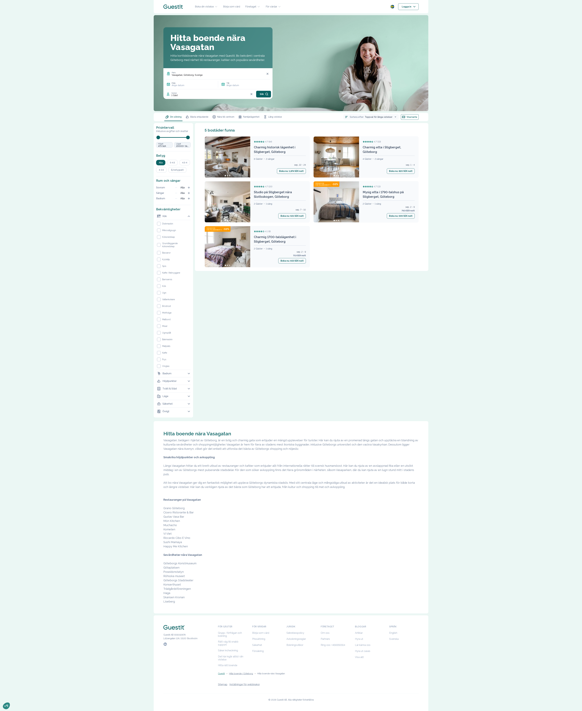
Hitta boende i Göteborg (241, 673)
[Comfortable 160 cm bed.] (336, 202)
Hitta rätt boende (227, 665)
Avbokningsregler (296, 639)
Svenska (394, 639)
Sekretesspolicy (295, 632)
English (393, 632)
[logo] (173, 7)
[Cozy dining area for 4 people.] (336, 157)
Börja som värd (231, 6)
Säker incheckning (228, 650)
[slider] (158, 137)
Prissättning (258, 639)
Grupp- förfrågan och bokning (230, 634)
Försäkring (258, 651)
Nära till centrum (225, 117)
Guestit (221, 673)
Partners (325, 639)
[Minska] (176, 187)
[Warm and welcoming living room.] (227, 157)
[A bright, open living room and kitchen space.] (227, 202)
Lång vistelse (275, 117)
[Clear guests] (251, 94)
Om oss (325, 632)
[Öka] (189, 187)
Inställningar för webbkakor (244, 684)
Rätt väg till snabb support (228, 643)
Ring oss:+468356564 (333, 645)
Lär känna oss (362, 645)
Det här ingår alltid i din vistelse (230, 658)
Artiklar (359, 632)
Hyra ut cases (362, 651)
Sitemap (222, 684)
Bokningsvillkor (294, 645)
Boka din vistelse (204, 6)
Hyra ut (359, 639)
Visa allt (359, 657)
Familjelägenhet (251, 117)
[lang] (392, 6)
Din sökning (176, 117)
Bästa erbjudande (199, 117)
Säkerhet (257, 645)
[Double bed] (227, 246)
